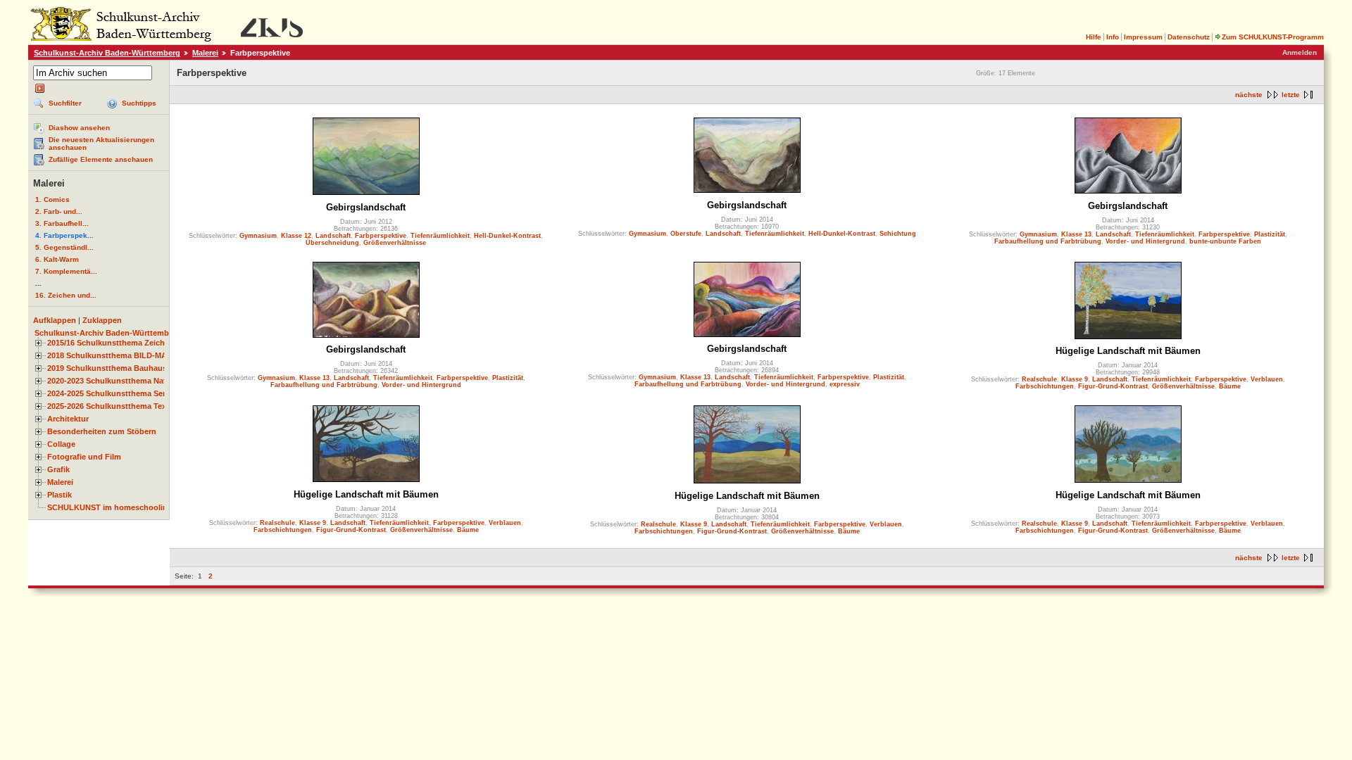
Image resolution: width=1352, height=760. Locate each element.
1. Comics (52, 199)
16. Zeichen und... (65, 295)
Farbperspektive (380, 235)
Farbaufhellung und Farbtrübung (1047, 241)
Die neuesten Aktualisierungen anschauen (101, 143)
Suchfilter (65, 103)
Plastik (59, 494)
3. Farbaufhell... (62, 223)
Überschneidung (332, 242)
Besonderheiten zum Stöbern (101, 431)
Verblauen (1267, 379)
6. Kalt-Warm (57, 259)
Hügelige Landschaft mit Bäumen (1128, 351)
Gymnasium (258, 235)
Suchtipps (139, 103)
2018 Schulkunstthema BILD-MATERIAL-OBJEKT (138, 355)
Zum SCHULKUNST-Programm (1273, 37)
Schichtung (898, 233)
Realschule (1039, 379)
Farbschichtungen (1044, 386)
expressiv (845, 384)
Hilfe (1093, 37)
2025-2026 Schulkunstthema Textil (110, 406)
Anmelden (1299, 52)
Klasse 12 (296, 235)
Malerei (205, 53)
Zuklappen (102, 320)
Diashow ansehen (79, 128)
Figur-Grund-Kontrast (1113, 386)
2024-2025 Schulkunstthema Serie (109, 393)
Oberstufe (685, 233)
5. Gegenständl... (64, 247)
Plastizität (1269, 234)
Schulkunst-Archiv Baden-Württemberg (107, 53)
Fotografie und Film (84, 456)
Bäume (1230, 386)
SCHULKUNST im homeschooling (110, 507)
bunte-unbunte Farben (1225, 241)
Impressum (1143, 37)
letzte (1291, 95)
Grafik (58, 469)
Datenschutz (1189, 37)
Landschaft (333, 235)
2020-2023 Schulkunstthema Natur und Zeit (127, 380)
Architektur (68, 418)
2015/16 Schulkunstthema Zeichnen (113, 342)
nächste (1249, 95)
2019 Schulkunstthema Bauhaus (107, 368)
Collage (61, 444)
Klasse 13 (1076, 234)
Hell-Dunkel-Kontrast (507, 235)
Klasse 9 (1074, 379)
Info (1112, 37)
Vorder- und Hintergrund (1145, 241)
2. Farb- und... (58, 211)
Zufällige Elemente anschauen (101, 159)
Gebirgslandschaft (366, 207)
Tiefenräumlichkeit (440, 235)
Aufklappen (54, 320)
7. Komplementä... (66, 271)
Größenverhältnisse (394, 242)
